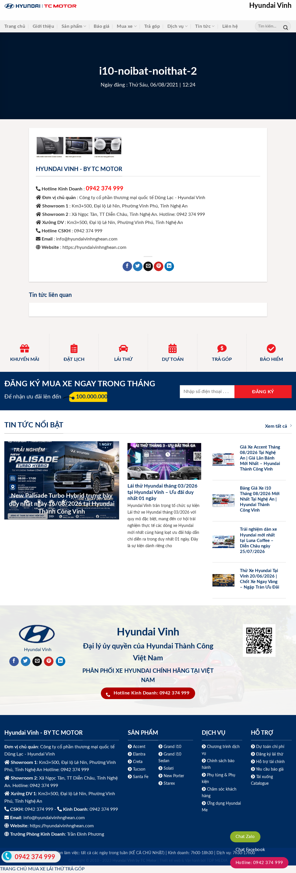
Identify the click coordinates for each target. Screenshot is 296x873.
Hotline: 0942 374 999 (259, 863)
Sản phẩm (72, 26)
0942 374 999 (104, 189)
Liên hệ (230, 26)
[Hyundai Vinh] (76, 6)
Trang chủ (14, 26)
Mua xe (125, 26)
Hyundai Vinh (270, 5)
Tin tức (203, 26)
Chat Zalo (245, 837)
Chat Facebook (250, 850)
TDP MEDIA (217, 861)
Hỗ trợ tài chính (270, 762)
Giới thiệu (43, 26)
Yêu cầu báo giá (270, 769)
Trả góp (152, 26)
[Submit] (286, 26)
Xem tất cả (276, 426)
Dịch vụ (175, 26)
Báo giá (101, 26)
